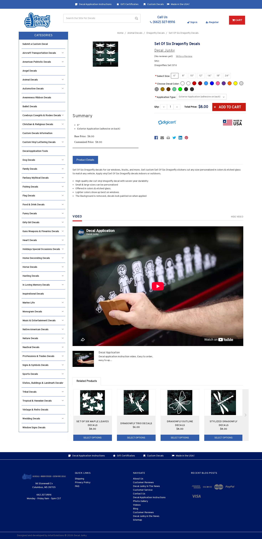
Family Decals (29, 169)
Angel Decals (29, 70)
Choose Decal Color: (167, 83)
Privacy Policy (82, 482)
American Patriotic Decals (36, 61)
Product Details (85, 159)
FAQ (77, 486)
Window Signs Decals (33, 427)
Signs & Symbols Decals (35, 365)
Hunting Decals (30, 276)
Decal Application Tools (35, 151)
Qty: (156, 106)
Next (245, 415)
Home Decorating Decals (36, 258)
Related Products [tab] (86, 381)
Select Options (92, 437)
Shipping (79, 478)
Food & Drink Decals (33, 204)
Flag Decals (28, 195)
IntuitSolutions (56, 535)
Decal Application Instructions (95, 4)
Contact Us (139, 493)
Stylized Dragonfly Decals (224, 423)
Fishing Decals (30, 186)
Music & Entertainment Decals (39, 320)
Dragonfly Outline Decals (180, 423)
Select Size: (162, 76)
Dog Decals (28, 160)
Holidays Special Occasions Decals (41, 249)
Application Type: (165, 97)
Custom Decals (155, 4)
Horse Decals (29, 267)
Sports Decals (30, 374)
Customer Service (143, 490)
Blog (135, 508)
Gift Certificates (129, 4)
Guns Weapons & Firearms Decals (40, 231)
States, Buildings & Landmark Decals (42, 383)
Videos (137, 505)
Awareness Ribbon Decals (36, 97)
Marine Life (28, 302)
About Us (138, 478)
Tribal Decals (29, 391)
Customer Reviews (143, 482)
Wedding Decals (31, 418)
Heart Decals (29, 240)
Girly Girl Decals (30, 222)
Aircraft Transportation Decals (39, 53)
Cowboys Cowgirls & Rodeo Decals (41, 115)
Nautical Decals (30, 347)
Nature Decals (30, 338)
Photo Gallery (140, 501)
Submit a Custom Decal (35, 44)
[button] (43, 36)
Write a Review (184, 56)
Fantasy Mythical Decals (35, 177)
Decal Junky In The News (146, 486)
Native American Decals (35, 329)
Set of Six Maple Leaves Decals (92, 423)
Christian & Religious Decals (37, 124)
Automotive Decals (33, 88)
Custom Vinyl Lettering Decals (39, 142)
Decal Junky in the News (146, 516)
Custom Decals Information (37, 133)
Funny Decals (29, 213)
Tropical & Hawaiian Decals (37, 400)
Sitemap (137, 520)
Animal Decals (30, 79)
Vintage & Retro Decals (35, 409)
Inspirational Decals (33, 293)
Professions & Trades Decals (38, 356)
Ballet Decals (29, 106)
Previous (70, 415)
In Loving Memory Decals (36, 284)
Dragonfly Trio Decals (136, 423)
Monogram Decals (32, 311)
